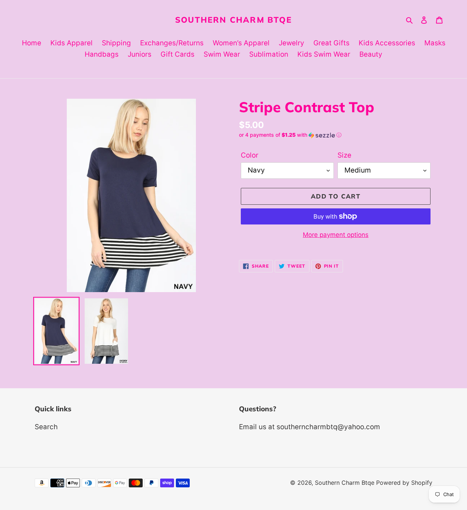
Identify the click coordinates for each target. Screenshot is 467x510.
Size (344, 155)
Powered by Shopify (404, 482)
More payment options (335, 234)
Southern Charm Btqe (233, 19)
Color (249, 155)
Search (46, 427)
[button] (290, 135)
